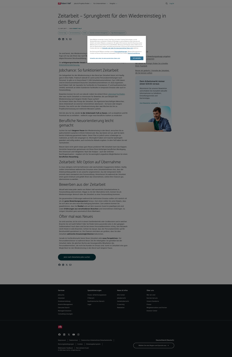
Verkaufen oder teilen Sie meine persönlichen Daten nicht (117, 48)
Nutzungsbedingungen (120, 51)
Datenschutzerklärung (134, 53)
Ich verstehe (137, 58)
